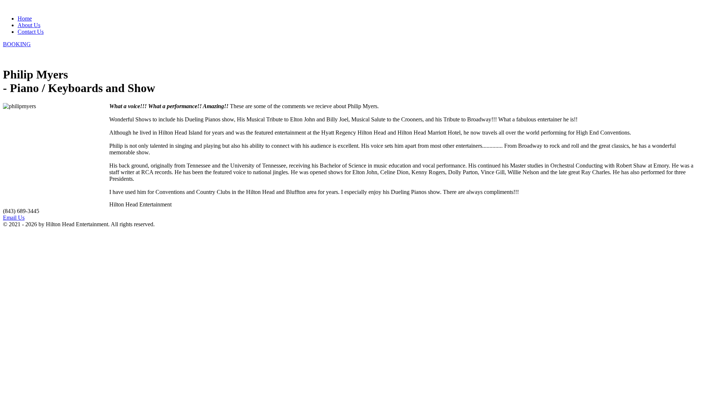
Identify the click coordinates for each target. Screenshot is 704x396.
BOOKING (17, 44)
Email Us (14, 217)
